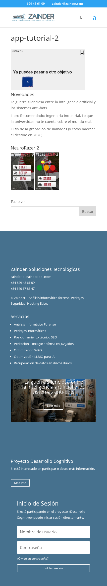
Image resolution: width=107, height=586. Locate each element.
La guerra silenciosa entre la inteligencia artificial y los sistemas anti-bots (53, 386)
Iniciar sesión (54, 568)
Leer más (53, 405)
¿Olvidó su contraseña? (33, 558)
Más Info (20, 483)
